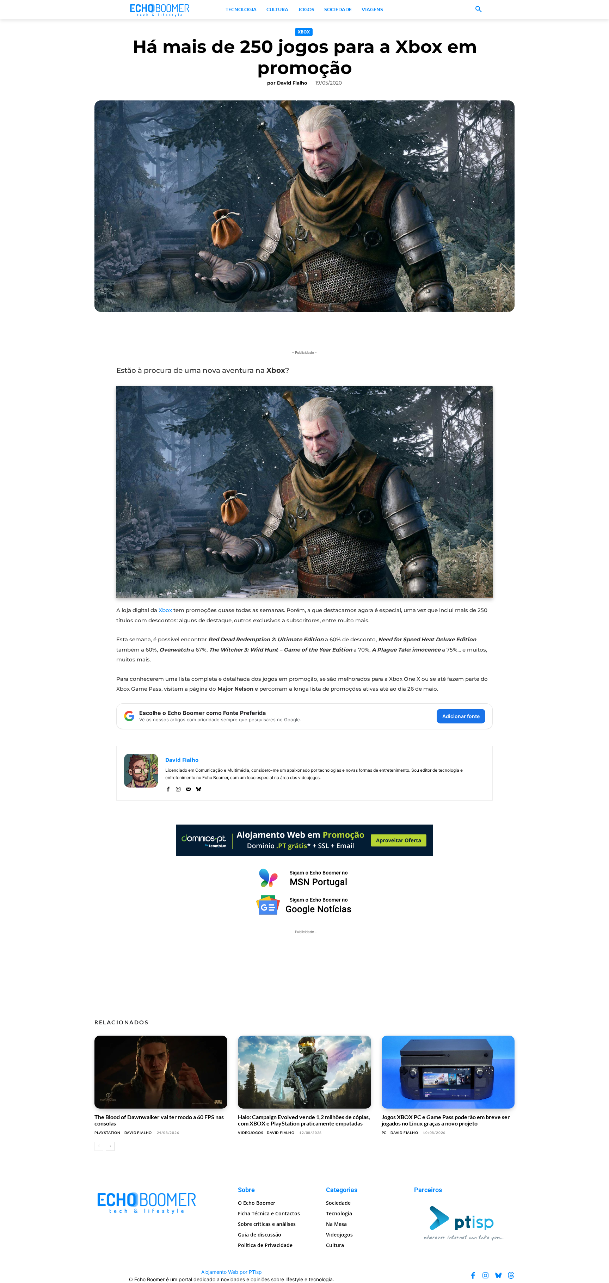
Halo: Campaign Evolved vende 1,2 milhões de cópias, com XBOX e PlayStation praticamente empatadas (304, 1120)
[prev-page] (98, 1146)
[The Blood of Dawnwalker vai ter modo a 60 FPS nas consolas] (160, 1072)
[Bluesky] (198, 787)
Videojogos (250, 1132)
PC (384, 1132)
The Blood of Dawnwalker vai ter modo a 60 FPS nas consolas (159, 1120)
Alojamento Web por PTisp (231, 1272)
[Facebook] (168, 787)
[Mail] (188, 787)
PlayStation (107, 1132)
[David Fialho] (141, 773)
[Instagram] (178, 787)
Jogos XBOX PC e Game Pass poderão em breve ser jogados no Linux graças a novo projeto (446, 1120)
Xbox (304, 32)
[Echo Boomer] (160, 9)
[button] (478, 9)
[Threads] (511, 1275)
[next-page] (110, 1146)
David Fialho (292, 83)
